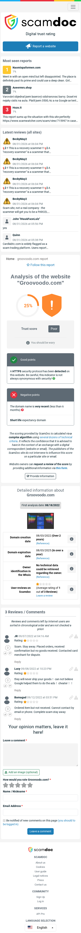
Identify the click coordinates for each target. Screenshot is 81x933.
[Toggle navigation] (73, 7)
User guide (40, 871)
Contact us (41, 884)
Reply (17, 661)
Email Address (13, 806)
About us (40, 862)
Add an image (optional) (22, 772)
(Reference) (43, 543)
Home (10, 259)
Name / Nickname (15, 791)
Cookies (40, 866)
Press (40, 880)
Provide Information (41, 476)
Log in (40, 901)
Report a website (44, 46)
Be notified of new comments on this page (39, 822)
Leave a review (44, 595)
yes (5, 228)
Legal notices (40, 875)
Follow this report (42, 265)
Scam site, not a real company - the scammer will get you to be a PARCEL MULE (25, 211)
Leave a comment (15, 740)
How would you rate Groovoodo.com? (27, 779)
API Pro (40, 913)
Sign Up (40, 896)
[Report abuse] (76, 636)
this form (61, 468)
